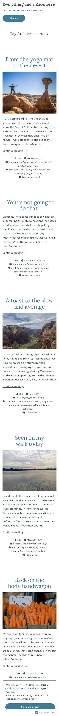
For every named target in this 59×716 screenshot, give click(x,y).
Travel (36, 166)
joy (27, 551)
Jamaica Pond (18, 551)
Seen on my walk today (29, 440)
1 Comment (31, 412)
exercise (20, 169)
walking (41, 551)
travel (17, 173)
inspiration (47, 401)
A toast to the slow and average (29, 303)
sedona (47, 169)
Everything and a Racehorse (29, 4)
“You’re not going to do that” (30, 205)
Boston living (19, 543)
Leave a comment (31, 177)
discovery (33, 547)
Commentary (15, 162)
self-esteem (36, 271)
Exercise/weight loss (33, 162)
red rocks (37, 169)
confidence (16, 268)
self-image (28, 409)
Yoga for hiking (34, 173)
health (30, 401)
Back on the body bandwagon (29, 582)
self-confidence (22, 271)
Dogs (44, 543)
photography (25, 166)
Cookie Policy (30, 699)
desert (12, 169)
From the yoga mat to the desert (29, 62)
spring (33, 551)
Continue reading (13, 151)
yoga (23, 173)
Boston (16, 547)
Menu (17, 18)
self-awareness (24, 405)
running (44, 268)
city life (24, 547)
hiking (47, 162)
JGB (19, 158)
